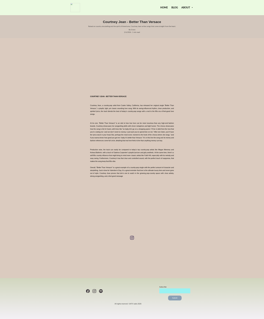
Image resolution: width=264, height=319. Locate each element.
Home (164, 7)
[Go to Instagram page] (132, 238)
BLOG (174, 7)
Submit (174, 298)
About (185, 7)
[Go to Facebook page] (89, 291)
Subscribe (162, 287)
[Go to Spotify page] (101, 291)
